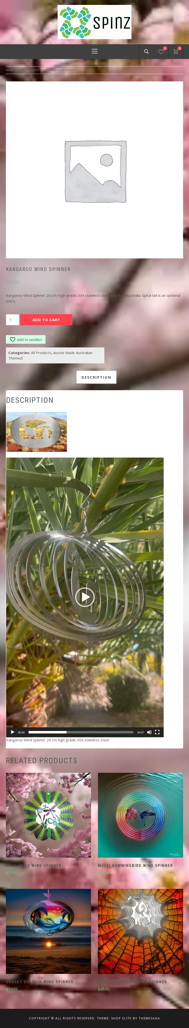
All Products (28, 70)
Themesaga (149, 1018)
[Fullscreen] (157, 732)
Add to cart (46, 319)
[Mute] (149, 732)
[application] (85, 597)
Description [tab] (96, 377)
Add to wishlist (29, 339)
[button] (85, 597)
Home (10, 70)
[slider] (81, 732)
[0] (161, 52)
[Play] (12, 732)
